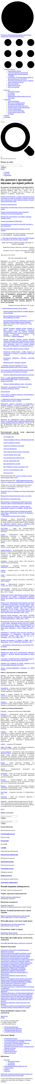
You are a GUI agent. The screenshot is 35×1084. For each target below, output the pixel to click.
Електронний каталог (14, 71)
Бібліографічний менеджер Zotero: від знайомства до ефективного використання (17, 481)
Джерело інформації (17, 336)
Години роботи (9, 1068)
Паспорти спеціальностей (9, 204)
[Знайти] (21, 122)
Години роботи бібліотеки (16, 110)
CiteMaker (4, 561)
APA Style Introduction (10, 448)
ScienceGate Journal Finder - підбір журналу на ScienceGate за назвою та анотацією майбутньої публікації (18, 353)
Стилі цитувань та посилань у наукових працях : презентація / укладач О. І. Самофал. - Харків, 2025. (16, 507)
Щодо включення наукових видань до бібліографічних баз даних (15, 316)
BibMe (3, 545)
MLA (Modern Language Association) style (15, 467)
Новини (6, 115)
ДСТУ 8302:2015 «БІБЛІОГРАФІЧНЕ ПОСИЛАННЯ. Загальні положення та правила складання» (17, 370)
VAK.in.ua (4, 519)
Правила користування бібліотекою (19, 107)
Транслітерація (5, 391)
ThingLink (4, 797)
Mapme (3, 769)
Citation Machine (6, 550)
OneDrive (3, 702)
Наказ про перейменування (16, 102)
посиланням (11, 488)
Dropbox (3, 675)
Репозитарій (5, 841)
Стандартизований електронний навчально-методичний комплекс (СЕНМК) (18, 74)
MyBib (3, 584)
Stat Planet (4, 792)
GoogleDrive (4, 688)
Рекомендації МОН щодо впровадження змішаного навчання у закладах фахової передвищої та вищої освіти (17, 654)
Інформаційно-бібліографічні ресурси (19, 96)
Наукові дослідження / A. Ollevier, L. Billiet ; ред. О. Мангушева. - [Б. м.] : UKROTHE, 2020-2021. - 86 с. (17, 641)
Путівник (11, 114)
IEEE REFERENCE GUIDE (11, 464)
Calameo (3, 731)
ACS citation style (8, 436)
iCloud (3, 694)
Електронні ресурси (7, 868)
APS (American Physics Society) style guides (16, 452)
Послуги (7, 90)
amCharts (3, 711)
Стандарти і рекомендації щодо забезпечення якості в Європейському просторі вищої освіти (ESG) (17, 659)
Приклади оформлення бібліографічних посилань (18, 374)
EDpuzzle (3, 714)
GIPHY (3, 744)
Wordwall (3, 801)
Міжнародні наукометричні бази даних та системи (16, 496)
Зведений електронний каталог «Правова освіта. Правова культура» (20, 81)
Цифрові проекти (6, 875)
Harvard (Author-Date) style (11, 461)
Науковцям (11, 95)
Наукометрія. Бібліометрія (9, 854)
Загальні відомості (13, 101)
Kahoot (3, 763)
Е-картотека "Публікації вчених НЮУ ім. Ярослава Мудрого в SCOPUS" (20, 78)
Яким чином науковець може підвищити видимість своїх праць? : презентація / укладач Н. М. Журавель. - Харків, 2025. (17, 512)
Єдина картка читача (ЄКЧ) (16, 112)
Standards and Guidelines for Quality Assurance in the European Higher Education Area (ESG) (17, 664)
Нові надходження (13, 87)
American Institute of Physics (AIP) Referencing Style (18, 439)
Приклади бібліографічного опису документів (17, 384)
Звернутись (4, 1016)
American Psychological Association (13, 445)
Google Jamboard (6, 752)
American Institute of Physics (11, 442)
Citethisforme (4, 566)
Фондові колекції (13, 84)
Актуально (11, 98)
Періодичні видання (14, 85)
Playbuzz (3, 780)
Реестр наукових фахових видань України (16, 348)
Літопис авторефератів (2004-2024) (11, 221)
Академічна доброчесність (9, 882)
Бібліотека (7, 99)
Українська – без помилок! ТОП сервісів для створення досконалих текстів (14, 387)
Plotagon (3, 786)
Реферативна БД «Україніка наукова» (14, 362)
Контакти (7, 117)
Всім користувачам (13, 91)
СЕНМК (3, 848)
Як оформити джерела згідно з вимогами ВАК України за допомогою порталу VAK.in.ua (17, 524)
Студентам (11, 93)
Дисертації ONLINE (19, 235)
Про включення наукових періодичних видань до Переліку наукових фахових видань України (18, 321)
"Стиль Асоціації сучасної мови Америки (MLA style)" (16, 476)
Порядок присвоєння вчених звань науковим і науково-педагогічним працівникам (15, 212)
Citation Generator (6, 579)
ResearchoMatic (5, 589)
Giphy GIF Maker (6, 747)
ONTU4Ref (4, 528)
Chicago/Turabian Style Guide (12, 455)
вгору (2, 809)
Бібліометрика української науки (11, 499)
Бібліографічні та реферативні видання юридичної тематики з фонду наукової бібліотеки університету (16, 502)
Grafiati (3, 534)
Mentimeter (4, 773)
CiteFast (3, 570)
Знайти (3, 818)
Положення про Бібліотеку (16, 104)
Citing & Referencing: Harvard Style (14, 458)
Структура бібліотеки (14, 109)
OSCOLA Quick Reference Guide (13, 470)
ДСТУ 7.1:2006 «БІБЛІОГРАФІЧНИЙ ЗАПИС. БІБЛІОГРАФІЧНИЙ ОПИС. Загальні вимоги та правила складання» (15, 379)
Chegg (2, 575)
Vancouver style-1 (8, 473)
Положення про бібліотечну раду (18, 106)
